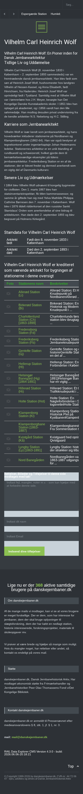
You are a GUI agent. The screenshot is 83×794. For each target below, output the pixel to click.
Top (71, 766)
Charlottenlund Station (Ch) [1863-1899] (29, 320)
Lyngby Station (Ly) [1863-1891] (30, 448)
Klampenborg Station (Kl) (28, 414)
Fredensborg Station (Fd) (28, 331)
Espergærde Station (34, 13)
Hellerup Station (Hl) (30, 365)
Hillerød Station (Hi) (30, 390)
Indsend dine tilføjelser (24, 551)
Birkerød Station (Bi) (30, 306)
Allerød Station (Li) (29, 293)
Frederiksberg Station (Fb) (28, 341)
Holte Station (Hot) (32, 401)
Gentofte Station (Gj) (30, 352)
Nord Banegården (31, 460)
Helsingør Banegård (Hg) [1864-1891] (29, 378)
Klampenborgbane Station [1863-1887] (32, 427)
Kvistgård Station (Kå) (31, 438)
